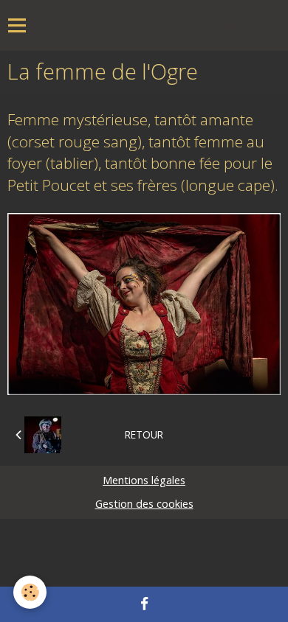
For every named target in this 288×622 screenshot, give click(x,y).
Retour (144, 434)
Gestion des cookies (144, 504)
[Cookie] (30, 592)
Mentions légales (144, 480)
